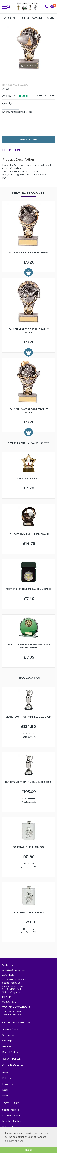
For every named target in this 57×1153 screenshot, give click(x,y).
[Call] (46, 6)
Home (5, 1072)
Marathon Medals (11, 1121)
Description (11, 150)
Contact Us (8, 1035)
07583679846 (9, 1002)
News (5, 1095)
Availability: (9, 95)
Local (5, 1089)
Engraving (7, 1084)
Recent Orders (10, 1052)
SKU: (39, 95)
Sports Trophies (10, 1110)
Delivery (6, 1078)
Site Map (7, 1040)
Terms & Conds (10, 1029)
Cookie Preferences (12, 1065)
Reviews (6, 1046)
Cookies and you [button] (14, 1141)
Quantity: (7, 103)
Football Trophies (11, 1115)
